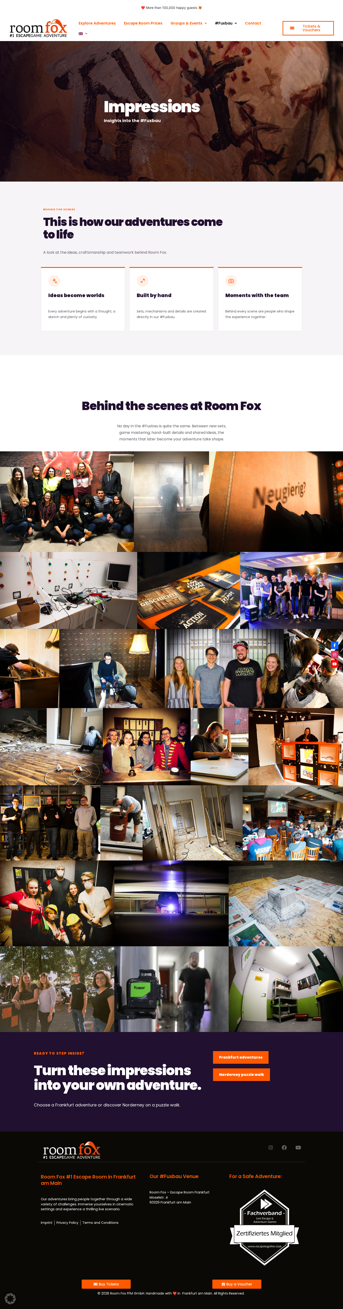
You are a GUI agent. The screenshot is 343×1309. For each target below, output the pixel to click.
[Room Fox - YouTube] (334, 664)
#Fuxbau (223, 23)
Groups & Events (186, 23)
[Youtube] (298, 1147)
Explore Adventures (97, 23)
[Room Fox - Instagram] (334, 654)
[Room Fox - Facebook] (334, 645)
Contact (253, 23)
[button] (10, 1298)
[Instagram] (270, 1147)
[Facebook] (284, 1147)
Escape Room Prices (143, 23)
